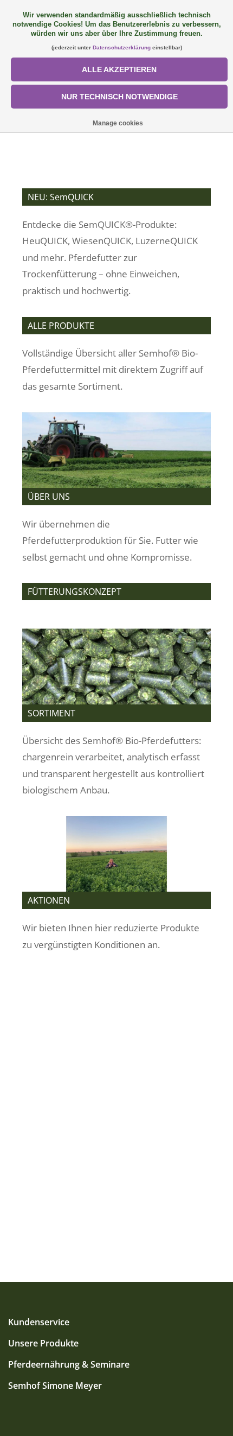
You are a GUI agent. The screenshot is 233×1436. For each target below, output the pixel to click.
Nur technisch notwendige (119, 96)
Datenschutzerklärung (122, 47)
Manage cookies (118, 123)
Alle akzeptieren (119, 69)
